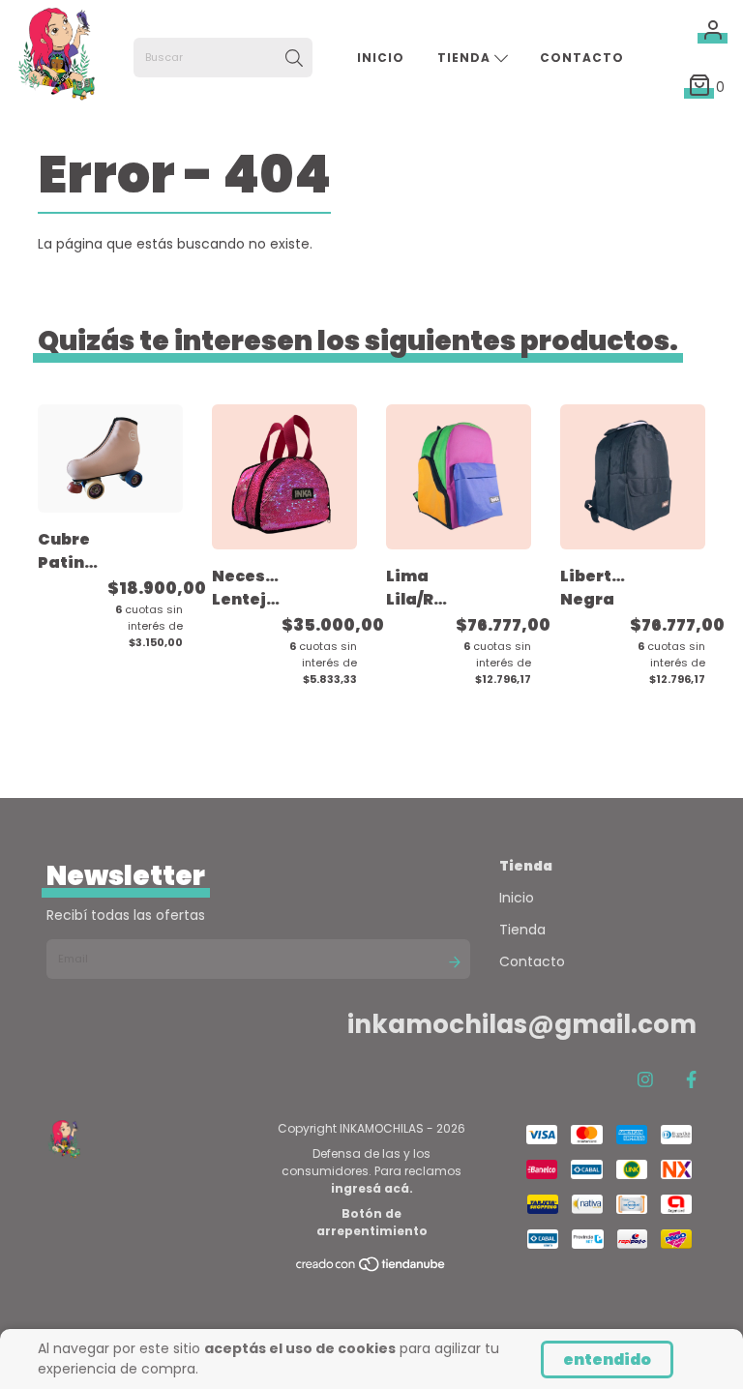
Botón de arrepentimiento (372, 1222)
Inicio (380, 57)
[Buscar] (294, 58)
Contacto (582, 57)
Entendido (607, 1359)
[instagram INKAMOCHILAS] (645, 1080)
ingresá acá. (372, 1188)
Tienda (465, 57)
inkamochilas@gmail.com (522, 1024)
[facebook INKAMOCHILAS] (691, 1080)
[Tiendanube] (371, 1268)
